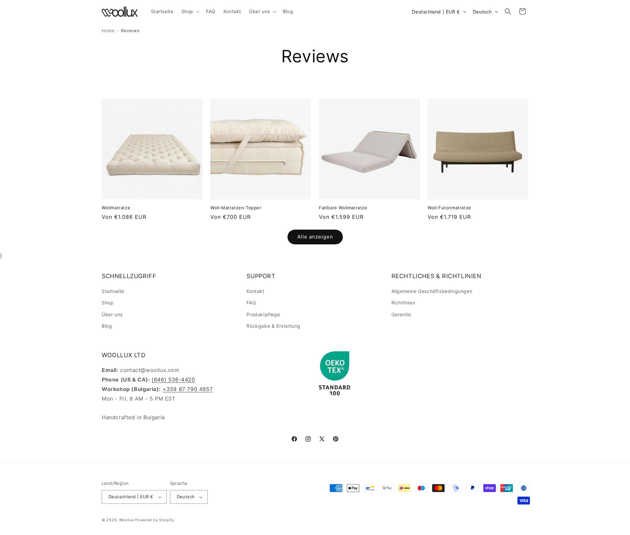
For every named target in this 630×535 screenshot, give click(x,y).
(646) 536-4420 (173, 379)
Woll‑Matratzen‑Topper (236, 207)
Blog (107, 326)
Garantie (401, 314)
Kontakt (255, 291)
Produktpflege (263, 314)
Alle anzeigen (315, 237)
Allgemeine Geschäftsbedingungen (431, 291)
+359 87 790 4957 (188, 389)
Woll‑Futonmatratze (449, 207)
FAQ (251, 302)
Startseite (113, 291)
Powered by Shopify (154, 520)
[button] (190, 11)
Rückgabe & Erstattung (273, 326)
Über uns (112, 314)
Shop (108, 302)
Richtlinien (403, 302)
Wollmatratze (116, 207)
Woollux (126, 520)
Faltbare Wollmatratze (343, 207)
